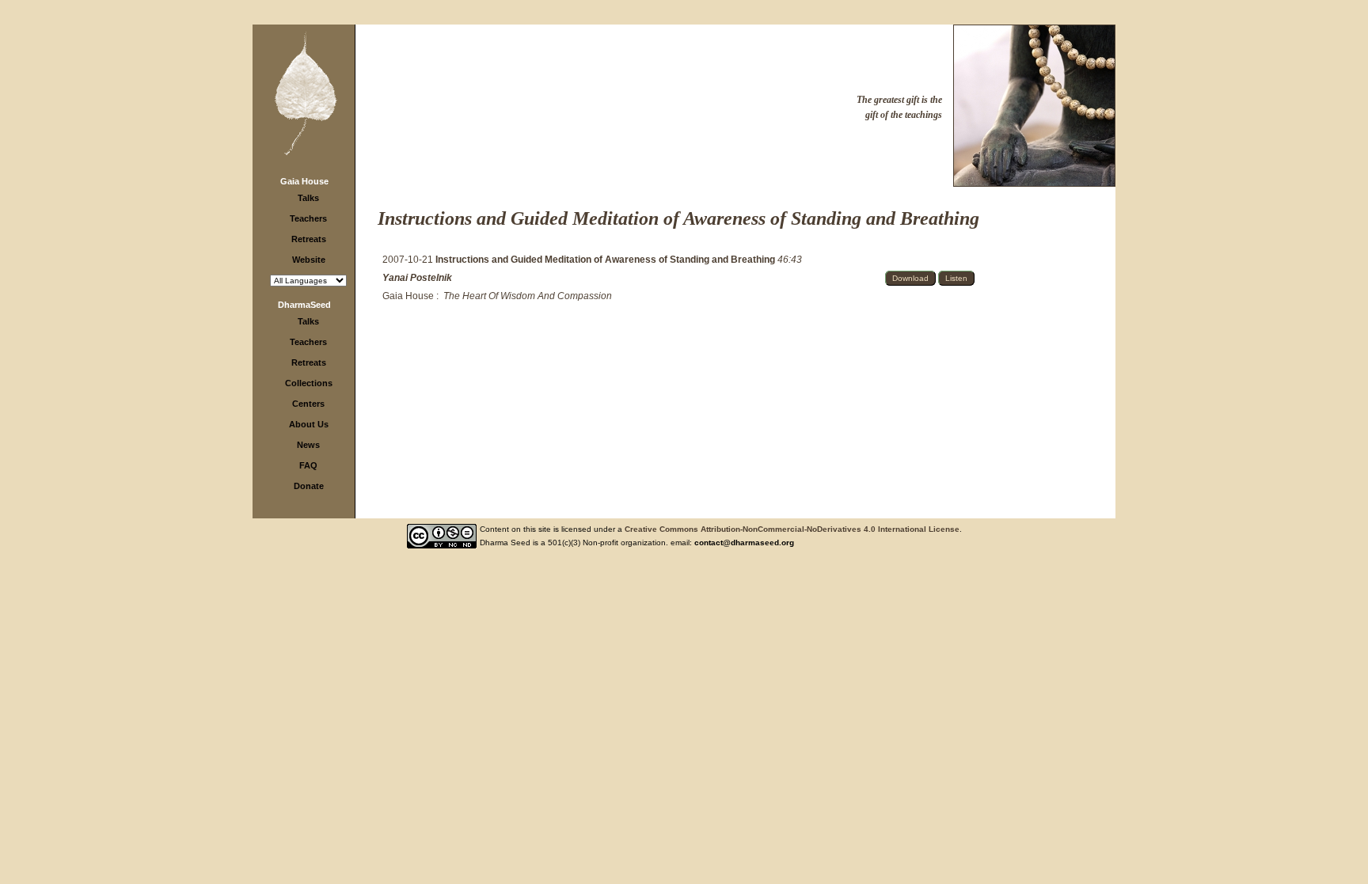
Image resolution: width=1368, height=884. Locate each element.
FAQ (308, 465)
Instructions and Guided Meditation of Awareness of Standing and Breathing (606, 259)
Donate (309, 486)
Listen (956, 278)
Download (910, 278)
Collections (308, 383)
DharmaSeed (304, 304)
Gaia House (304, 181)
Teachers (308, 218)
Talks (308, 198)
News (308, 445)
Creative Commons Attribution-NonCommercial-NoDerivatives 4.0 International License (792, 529)
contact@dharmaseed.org (744, 542)
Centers (308, 403)
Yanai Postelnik (417, 277)
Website (308, 259)
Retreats (308, 239)
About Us (309, 424)
